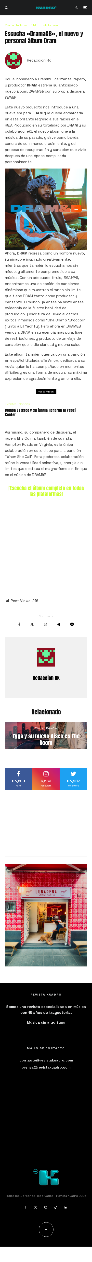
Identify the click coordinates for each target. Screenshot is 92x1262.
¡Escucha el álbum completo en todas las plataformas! (46, 491)
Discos (9, 25)
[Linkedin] (66, 1207)
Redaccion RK (39, 60)
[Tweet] (32, 624)
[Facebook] (25, 1207)
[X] (35, 1207)
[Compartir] (19, 624)
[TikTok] (56, 1207)
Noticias (21, 25)
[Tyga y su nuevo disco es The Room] (46, 736)
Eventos (10, 404)
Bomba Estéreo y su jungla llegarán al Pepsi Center (40, 412)
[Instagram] (46, 1207)
